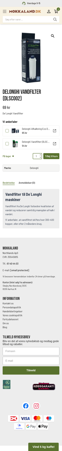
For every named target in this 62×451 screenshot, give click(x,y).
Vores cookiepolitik (12, 315)
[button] (52, 36)
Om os (6, 323)
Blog (5, 327)
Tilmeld (31, 370)
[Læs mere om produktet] (55, 131)
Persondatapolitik (12, 307)
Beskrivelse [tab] (9, 182)
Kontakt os (8, 303)
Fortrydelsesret (10, 319)
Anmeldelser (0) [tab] (27, 182)
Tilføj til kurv (51, 156)
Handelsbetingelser (13, 311)
